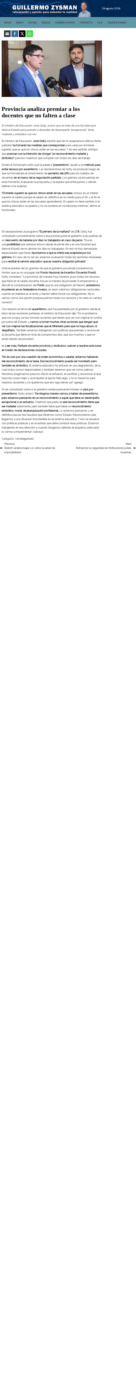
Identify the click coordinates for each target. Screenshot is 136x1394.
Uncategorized (24, 438)
